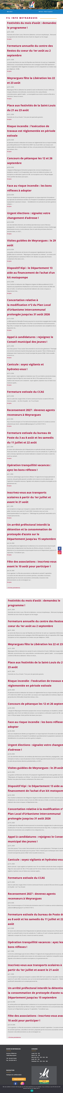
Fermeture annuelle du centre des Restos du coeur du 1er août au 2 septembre (30, 50)
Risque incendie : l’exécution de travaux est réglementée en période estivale (31, 130)
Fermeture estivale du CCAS (25, 392)
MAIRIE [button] (10, 11)
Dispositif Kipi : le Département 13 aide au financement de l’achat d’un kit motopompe (31, 272)
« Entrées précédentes (13, 588)
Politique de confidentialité (13, 1074)
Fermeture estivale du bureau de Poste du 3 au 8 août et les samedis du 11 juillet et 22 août (30, 437)
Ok (32, 1090)
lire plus (9, 39)
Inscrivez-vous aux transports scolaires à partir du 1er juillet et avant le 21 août (29, 497)
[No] (61, 1089)
